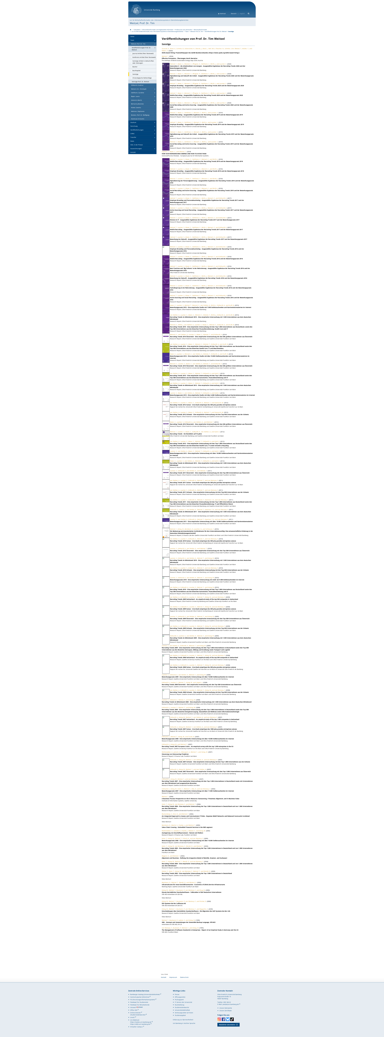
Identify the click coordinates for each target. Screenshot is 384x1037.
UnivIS (132, 1017)
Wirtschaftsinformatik (200, 30)
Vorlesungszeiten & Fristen (184, 1013)
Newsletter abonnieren (227, 1025)
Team (187, 31)
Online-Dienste (135, 1013)
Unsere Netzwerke (225, 1008)
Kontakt (163, 977)
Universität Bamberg (138, 15)
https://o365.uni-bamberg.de (140, 1024)
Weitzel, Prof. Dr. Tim (142, 23)
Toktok (232, 1019)
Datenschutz (184, 977)
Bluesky (228, 1019)
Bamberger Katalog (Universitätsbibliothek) (145, 994)
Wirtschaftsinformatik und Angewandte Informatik (157, 30)
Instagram (219, 1019)
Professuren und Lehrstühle (183, 30)
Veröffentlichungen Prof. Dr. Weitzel (215, 31)
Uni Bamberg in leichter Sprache (184, 1023)
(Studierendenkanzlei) (137, 1015)
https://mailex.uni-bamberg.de (140, 1022)
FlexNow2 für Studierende (139, 1002)
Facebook (223, 1019)
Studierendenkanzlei (182, 1007)
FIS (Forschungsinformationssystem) (142, 1000)
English (242, 13)
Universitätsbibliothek (182, 1010)
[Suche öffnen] (248, 13)
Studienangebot (180, 1015)
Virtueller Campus (136, 1027)
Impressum (173, 977)
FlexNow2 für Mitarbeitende (139, 1005)
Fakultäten (137, 30)
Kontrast (223, 13)
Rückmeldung (179, 1005)
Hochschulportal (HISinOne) (139, 997)
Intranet (133, 1007)
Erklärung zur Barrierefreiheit (183, 1020)
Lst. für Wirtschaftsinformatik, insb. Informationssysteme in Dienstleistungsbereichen (159, 20)
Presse (177, 994)
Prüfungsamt (179, 1000)
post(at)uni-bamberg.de (231, 1004)
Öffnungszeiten (180, 997)
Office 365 (133, 1010)
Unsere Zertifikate (225, 1011)
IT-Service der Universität (183, 1002)
